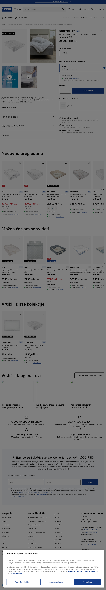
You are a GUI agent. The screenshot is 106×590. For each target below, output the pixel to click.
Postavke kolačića (22, 582)
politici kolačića (16, 574)
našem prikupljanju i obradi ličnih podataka (82, 571)
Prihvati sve (87, 582)
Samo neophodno (56, 582)
